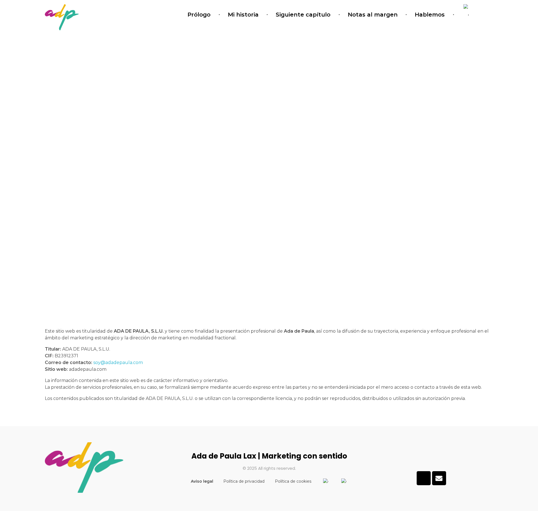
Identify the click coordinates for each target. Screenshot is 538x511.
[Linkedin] (424, 478)
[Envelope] (439, 478)
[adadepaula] (62, 17)
